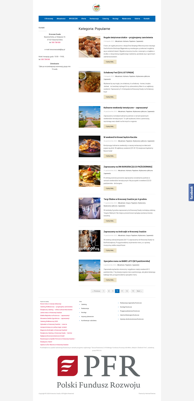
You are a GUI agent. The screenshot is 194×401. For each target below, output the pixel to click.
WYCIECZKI (73, 19)
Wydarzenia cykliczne (143, 76)
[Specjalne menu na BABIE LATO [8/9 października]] (89, 270)
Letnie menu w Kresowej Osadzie (51, 312)
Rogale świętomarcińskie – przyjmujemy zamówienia (128, 37)
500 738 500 (56, 42)
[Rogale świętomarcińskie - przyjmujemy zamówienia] (89, 46)
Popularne (132, 41)
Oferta (83, 19)
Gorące (128, 203)
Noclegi (115, 19)
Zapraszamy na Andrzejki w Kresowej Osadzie (125, 231)
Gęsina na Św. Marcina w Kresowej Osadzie (54, 345)
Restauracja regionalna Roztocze (131, 303)
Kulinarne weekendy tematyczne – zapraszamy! (126, 107)
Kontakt (147, 19)
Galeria (137, 19)
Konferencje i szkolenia (88, 320)
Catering (105, 19)
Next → (139, 291)
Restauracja (94, 19)
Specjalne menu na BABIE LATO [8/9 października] (127, 261)
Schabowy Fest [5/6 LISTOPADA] (119, 72)
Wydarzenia (126, 19)
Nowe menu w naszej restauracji (50, 304)
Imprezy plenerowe (87, 316)
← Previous (96, 291)
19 (133, 291)
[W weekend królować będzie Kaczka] (89, 146)
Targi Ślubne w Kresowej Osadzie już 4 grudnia (125, 199)
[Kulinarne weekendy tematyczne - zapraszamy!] (89, 117)
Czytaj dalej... (110, 62)
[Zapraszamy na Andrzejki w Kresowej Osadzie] (89, 241)
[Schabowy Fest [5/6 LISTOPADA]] (89, 81)
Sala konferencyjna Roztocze (129, 315)
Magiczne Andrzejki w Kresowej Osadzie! (53, 330)
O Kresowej (49, 19)
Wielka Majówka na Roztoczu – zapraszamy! (54, 315)
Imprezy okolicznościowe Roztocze (131, 319)
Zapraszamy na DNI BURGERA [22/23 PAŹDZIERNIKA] (128, 167)
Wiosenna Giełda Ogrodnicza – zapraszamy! (54, 318)
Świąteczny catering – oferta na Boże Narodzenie (56, 309)
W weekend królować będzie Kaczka (120, 137)
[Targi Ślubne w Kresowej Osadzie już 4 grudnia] (89, 208)
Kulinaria (126, 41)
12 (127, 291)
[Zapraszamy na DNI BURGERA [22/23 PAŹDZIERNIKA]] (89, 176)
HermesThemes (150, 393)
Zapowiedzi (139, 41)
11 (122, 291)
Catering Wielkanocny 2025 (49, 321)
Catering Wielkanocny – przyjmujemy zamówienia (56, 307)
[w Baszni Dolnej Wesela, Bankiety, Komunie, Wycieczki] (97, 8)
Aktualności (61, 19)
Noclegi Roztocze (126, 307)
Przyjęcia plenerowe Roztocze (130, 311)
